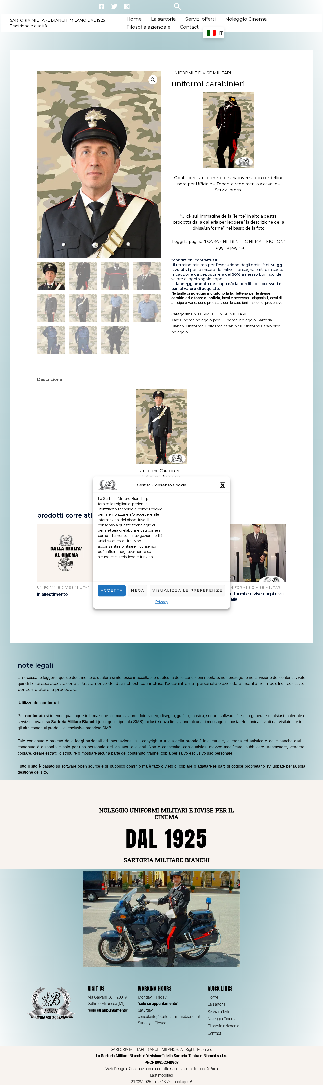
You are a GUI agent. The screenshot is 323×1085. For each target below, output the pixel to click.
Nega (137, 590)
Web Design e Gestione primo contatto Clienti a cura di (151, 1068)
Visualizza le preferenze (187, 590)
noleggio (247, 320)
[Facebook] (101, 6)
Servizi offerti (200, 19)
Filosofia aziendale (148, 27)
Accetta (112, 590)
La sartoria (163, 19)
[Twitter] (114, 6)
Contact (189, 27)
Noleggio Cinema (246, 19)
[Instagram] (127, 6)
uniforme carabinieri (223, 326)
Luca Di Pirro (207, 1068)
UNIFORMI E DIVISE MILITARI (201, 73)
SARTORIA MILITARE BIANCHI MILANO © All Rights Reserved (161, 1056)
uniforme (195, 326)
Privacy (161, 602)
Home (134, 19)
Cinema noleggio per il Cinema (208, 320)
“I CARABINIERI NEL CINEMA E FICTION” (244, 241)
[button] (222, 485)
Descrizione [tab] (49, 379)
